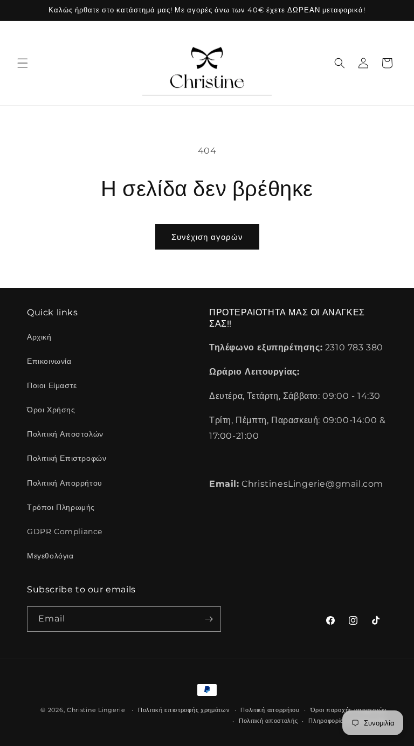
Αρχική (39, 337)
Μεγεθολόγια (50, 556)
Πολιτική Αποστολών (65, 434)
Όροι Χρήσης (51, 410)
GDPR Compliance (64, 531)
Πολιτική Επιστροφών (66, 458)
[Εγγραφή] (208, 619)
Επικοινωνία (49, 361)
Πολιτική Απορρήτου (64, 483)
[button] (22, 63)
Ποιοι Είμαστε (52, 385)
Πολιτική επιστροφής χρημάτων (184, 710)
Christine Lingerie (96, 710)
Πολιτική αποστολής (268, 720)
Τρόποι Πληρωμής (61, 507)
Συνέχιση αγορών (207, 237)
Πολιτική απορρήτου (270, 710)
